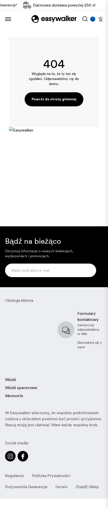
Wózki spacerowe (21, 388)
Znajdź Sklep (87, 487)
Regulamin (14, 476)
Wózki (10, 379)
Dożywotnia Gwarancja (26, 487)
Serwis (61, 487)
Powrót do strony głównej (54, 99)
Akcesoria (14, 396)
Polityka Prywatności (51, 476)
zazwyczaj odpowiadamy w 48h (88, 329)
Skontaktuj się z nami (89, 344)
